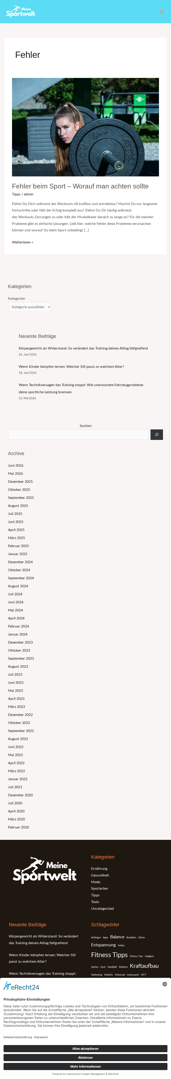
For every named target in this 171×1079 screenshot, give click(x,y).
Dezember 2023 (20, 642)
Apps (105, 937)
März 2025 (16, 538)
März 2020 (16, 819)
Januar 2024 (17, 634)
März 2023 (16, 707)
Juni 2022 (15, 747)
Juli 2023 (15, 674)
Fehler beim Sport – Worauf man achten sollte (80, 186)
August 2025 (18, 506)
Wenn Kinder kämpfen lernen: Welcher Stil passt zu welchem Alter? (71, 366)
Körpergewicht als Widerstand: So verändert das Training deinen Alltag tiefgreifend (83, 348)
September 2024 (21, 578)
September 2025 (21, 498)
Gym (103, 967)
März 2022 (16, 771)
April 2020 (16, 811)
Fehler (121, 945)
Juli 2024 (15, 594)
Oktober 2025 (19, 489)
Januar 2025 (17, 554)
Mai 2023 (15, 690)
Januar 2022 (17, 779)
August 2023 (18, 666)
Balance (117, 937)
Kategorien (16, 298)
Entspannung (103, 945)
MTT (143, 975)
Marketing (96, 975)
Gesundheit (100, 875)
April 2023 (16, 699)
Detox (141, 937)
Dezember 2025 (20, 481)
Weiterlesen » (22, 241)
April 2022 (16, 763)
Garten (94, 967)
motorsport (133, 975)
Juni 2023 (15, 682)
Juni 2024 (15, 602)
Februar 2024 (18, 626)
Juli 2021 (15, 787)
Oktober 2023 (19, 650)
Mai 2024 (15, 610)
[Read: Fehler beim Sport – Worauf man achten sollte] (85, 127)
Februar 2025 (18, 546)
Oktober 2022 (19, 723)
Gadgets (149, 956)
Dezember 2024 (20, 562)
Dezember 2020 (20, 795)
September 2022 (21, 731)
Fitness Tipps (109, 955)
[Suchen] (157, 434)
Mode (95, 882)
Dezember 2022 (20, 715)
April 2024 (16, 618)
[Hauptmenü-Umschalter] (162, 12)
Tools (95, 902)
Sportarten (99, 888)
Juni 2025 (15, 522)
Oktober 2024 (19, 570)
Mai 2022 (15, 755)
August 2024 (18, 586)
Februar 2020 (18, 827)
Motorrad (120, 975)
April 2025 (16, 530)
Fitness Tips (136, 956)
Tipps (16, 194)
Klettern (123, 967)
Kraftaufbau (144, 966)
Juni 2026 (15, 465)
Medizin (108, 975)
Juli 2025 (15, 514)
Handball (112, 967)
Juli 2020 (15, 803)
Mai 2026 (15, 473)
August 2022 (18, 739)
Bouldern (131, 937)
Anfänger (96, 937)
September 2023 (21, 658)
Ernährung (99, 868)
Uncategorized (102, 908)
